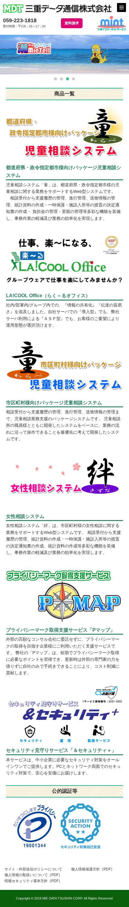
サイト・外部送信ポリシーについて (33, 869)
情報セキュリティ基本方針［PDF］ (33, 881)
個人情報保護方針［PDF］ (92, 869)
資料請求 (71, 23)
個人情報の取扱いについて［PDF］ (33, 875)
